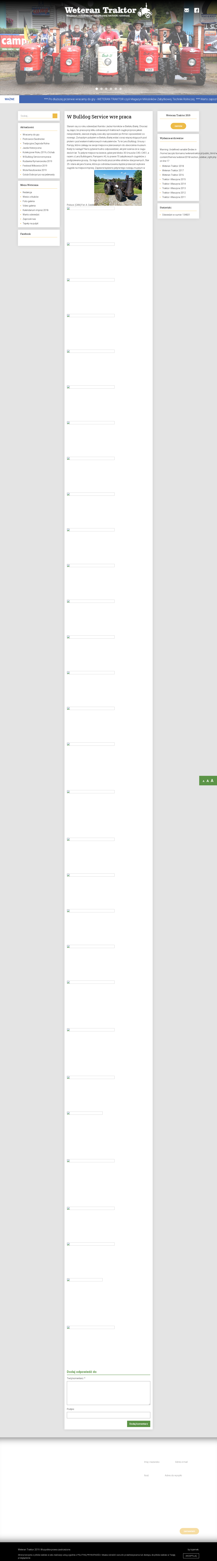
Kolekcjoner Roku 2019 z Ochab (39, 152)
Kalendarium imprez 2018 (35, 210)
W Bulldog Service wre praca (37, 157)
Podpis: (71, 1409)
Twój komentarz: (76, 1378)
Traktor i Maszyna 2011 (174, 197)
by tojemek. (193, 1549)
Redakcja (27, 192)
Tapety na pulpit (30, 223)
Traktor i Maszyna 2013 (174, 188)
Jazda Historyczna (32, 148)
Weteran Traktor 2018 (173, 166)
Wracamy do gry (31, 134)
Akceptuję (191, 1556)
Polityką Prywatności (89, 1555)
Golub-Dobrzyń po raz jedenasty (39, 174)
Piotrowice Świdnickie (33, 139)
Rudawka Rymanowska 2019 (37, 161)
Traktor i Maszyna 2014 (174, 184)
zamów (178, 126)
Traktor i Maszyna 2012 (174, 192)
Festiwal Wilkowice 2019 (35, 165)
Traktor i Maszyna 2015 (174, 179)
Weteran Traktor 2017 (173, 170)
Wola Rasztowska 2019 (35, 170)
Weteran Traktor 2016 (173, 175)
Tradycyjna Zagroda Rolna (36, 143)
